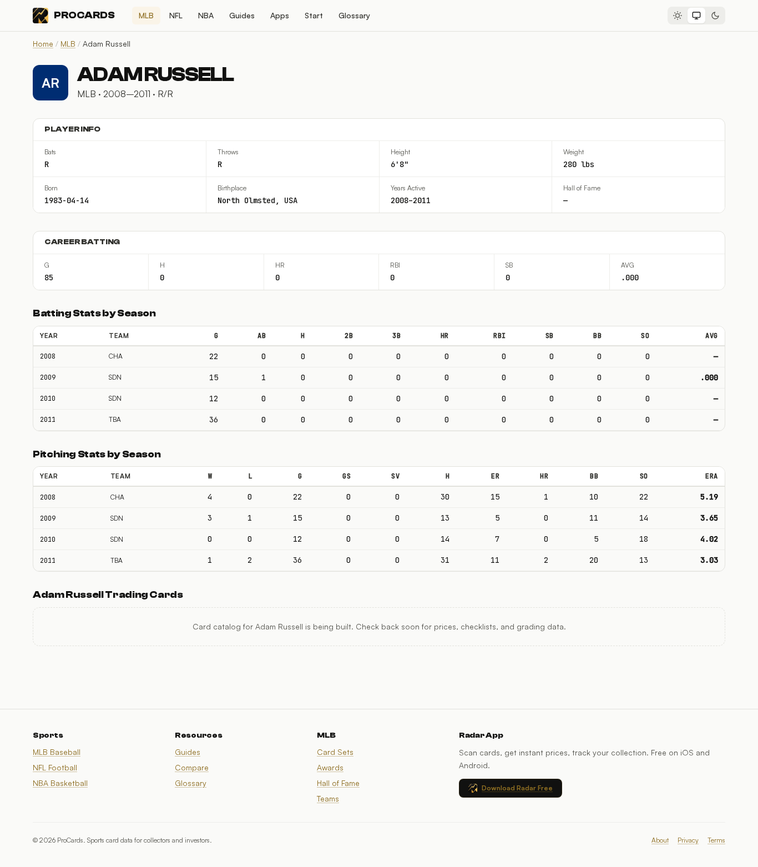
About (660, 840)
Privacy (688, 840)
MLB (146, 15)
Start (314, 15)
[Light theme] (677, 15)
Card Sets (335, 752)
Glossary (354, 15)
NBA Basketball (60, 783)
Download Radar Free (517, 788)
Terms (716, 840)
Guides (242, 15)
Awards (330, 767)
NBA (206, 15)
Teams (328, 798)
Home (43, 43)
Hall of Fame (338, 783)
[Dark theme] (715, 15)
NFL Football (55, 767)
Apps (279, 15)
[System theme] (696, 15)
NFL (176, 15)
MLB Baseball (56, 752)
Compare (192, 767)
